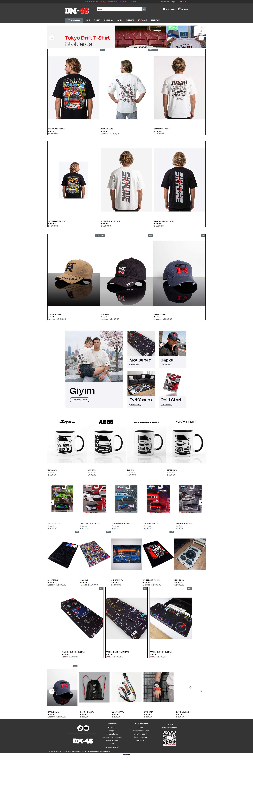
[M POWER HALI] (126, 533)
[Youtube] (86, 707)
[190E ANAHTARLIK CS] (190, 478)
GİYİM (87, 20)
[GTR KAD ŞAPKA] (179, 253)
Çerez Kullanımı (112, 713)
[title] (95, 348)
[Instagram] (80, 707)
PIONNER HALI (84, 559)
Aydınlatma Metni (112, 726)
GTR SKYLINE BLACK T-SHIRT (164, 200)
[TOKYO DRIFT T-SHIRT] (179, 67)
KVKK (112, 723)
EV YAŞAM (142, 20)
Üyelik (141, 707)
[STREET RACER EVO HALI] (63, 533)
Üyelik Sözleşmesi (112, 720)
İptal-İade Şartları (140, 717)
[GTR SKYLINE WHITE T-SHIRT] (126, 159)
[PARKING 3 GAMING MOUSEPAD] (82, 597)
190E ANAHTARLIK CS (183, 503)
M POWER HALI (116, 559)
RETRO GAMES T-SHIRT (56, 108)
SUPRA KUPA (52, 449)
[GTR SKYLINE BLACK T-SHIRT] (179, 159)
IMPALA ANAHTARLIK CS (88, 503)
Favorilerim (170, 9)
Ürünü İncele (87, 71)
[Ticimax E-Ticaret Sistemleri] (126, 734)
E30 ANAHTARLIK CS (55, 503)
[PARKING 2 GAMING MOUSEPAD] (127, 597)
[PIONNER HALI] (95, 533)
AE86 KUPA (91, 449)
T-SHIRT (97, 20)
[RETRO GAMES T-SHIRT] (74, 67)
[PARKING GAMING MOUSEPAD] (171, 597)
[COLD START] (173, 369)
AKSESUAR (130, 20)
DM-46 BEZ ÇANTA (183, 691)
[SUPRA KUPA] (67, 418)
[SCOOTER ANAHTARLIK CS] (158, 478)
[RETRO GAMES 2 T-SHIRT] (74, 159)
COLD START (155, 20)
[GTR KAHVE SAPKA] (74, 253)
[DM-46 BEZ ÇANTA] (191, 666)
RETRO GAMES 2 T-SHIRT (57, 200)
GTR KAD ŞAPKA (159, 294)
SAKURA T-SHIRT (107, 108)
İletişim (173, 1)
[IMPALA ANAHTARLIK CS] (94, 478)
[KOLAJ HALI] (158, 533)
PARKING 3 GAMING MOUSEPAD (73, 631)
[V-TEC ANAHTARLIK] (62, 666)
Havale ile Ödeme (140, 713)
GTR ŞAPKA (105, 294)
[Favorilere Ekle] (73, 71)
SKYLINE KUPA (172, 449)
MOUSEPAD (108, 20)
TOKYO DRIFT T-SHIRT (161, 108)
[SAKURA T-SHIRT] (126, 67)
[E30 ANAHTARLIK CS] (62, 478)
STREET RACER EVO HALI (56, 559)
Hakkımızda (165, 1)
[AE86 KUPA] (106, 418)
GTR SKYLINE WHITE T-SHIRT (111, 200)
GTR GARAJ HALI (180, 559)
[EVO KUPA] (146, 418)
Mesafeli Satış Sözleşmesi (112, 717)
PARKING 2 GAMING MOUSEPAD (117, 631)
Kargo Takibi (140, 720)
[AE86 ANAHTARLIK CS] (126, 478)
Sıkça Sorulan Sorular (169, 707)
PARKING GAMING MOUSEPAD (161, 631)
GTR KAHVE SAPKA (54, 294)
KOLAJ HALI (147, 559)
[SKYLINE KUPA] (186, 418)
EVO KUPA (130, 449)
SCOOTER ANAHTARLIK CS (153, 503)
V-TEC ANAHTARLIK (55, 691)
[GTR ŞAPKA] (126, 253)
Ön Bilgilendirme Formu (141, 710)
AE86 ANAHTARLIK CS (119, 503)
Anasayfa (75, 20)
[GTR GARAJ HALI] (190, 533)
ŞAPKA (119, 20)
